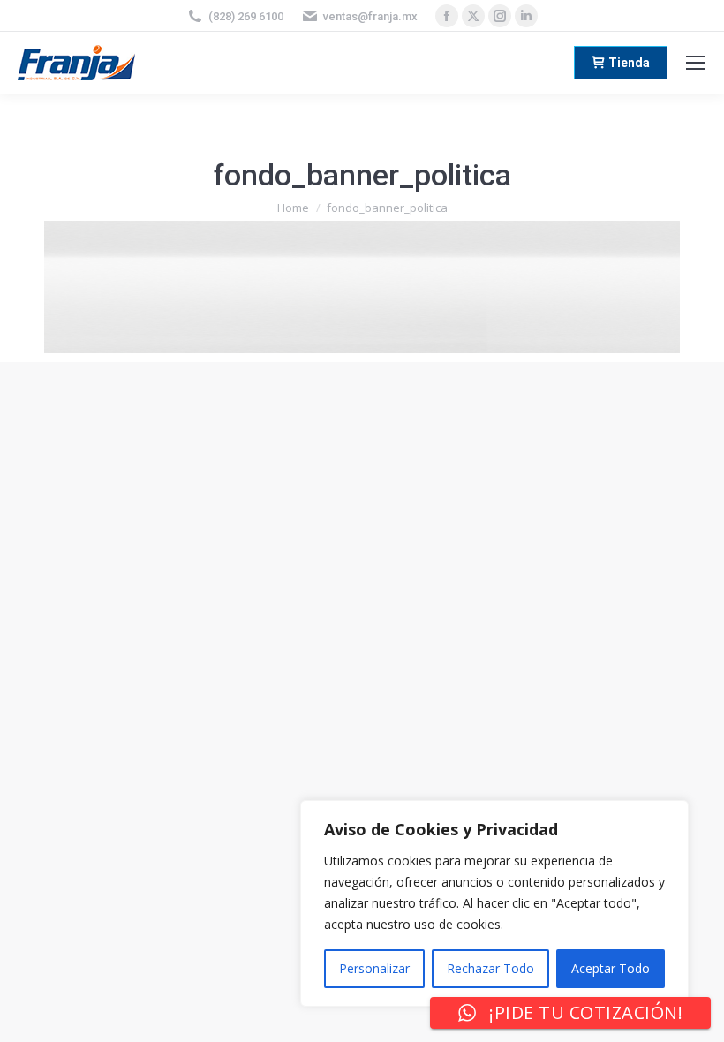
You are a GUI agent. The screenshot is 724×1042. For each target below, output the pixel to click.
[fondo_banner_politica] (362, 287)
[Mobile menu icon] (695, 62)
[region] (494, 903)
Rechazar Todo (490, 968)
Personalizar (374, 968)
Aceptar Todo (610, 968)
